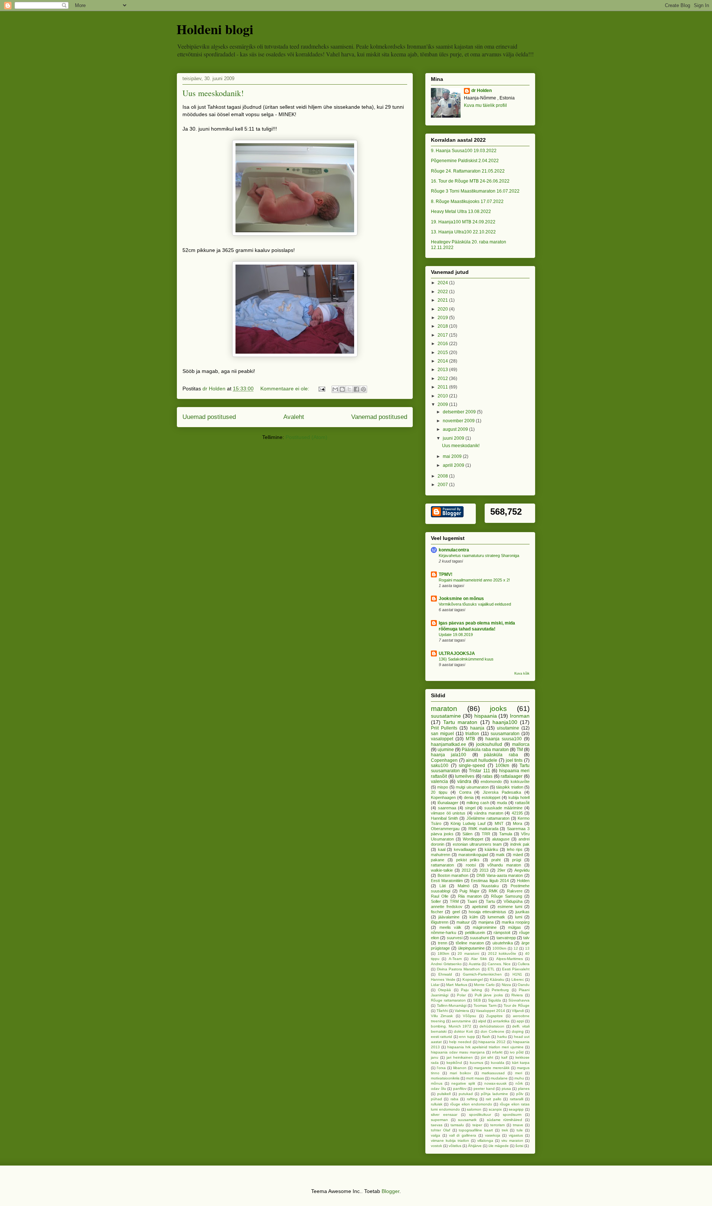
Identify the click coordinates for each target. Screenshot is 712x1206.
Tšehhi (442, 1011)
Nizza (506, 985)
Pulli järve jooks (489, 995)
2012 (443, 378)
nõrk (519, 1083)
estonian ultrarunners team (477, 844)
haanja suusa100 (503, 738)
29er (501, 870)
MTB (470, 738)
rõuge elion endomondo (471, 1104)
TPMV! (445, 574)
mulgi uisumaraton (472, 787)
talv (526, 937)
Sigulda (494, 1000)
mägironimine (485, 927)
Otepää (444, 990)
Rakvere (515, 891)
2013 (443, 369)
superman (439, 1120)
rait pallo (493, 1099)
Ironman (520, 716)
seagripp (516, 1109)
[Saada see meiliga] (335, 389)
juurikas (522, 912)
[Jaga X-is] (349, 389)
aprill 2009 (454, 465)
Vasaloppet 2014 (490, 1011)
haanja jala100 (448, 754)
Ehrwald (445, 974)
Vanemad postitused (379, 416)
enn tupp (467, 1037)
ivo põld (517, 1052)
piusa (506, 1089)
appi (520, 1021)
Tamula (505, 834)
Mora (517, 823)
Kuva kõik (522, 673)
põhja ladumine (494, 1094)
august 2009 (456, 429)
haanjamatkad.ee (448, 744)
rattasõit (522, 802)
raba (454, 1099)
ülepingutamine (471, 948)
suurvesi (454, 937)
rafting (472, 1099)
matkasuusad (493, 1073)
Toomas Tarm (485, 1005)
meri (518, 1073)
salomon (474, 1109)
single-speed (472, 765)
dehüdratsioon (491, 1026)
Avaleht (293, 416)
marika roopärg (516, 922)
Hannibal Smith (444, 818)
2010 (443, 396)
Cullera (524, 964)
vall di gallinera (463, 1135)
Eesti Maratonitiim (447, 880)
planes (524, 1089)
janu (434, 1057)
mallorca (521, 744)
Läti (442, 886)
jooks (498, 708)
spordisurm (512, 1114)
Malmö (463, 886)
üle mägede (498, 1146)
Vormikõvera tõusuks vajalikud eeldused (475, 604)
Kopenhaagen (443, 797)
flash (486, 1037)
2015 (443, 352)
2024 (443, 282)
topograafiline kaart (476, 1130)
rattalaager (512, 776)
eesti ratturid (441, 1037)
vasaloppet (442, 738)
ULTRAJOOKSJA (457, 653)
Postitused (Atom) (306, 437)
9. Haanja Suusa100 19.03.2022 (464, 150)
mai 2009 (453, 456)
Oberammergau (445, 828)
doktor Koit (463, 1031)
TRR (486, 834)
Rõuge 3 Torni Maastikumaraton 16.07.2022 (475, 191)
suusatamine (446, 716)
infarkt (497, 1052)
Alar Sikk (479, 959)
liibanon (460, 1068)
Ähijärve (475, 1146)
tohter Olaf (440, 1130)
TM (520, 749)
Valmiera (462, 1011)
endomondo (491, 781)
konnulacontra (454, 550)
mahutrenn (440, 854)
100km (502, 765)
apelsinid (480, 906)
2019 (443, 317)
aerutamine (461, 1021)
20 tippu (439, 792)
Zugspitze (494, 1016)
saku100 (439, 765)
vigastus (516, 1135)
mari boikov (460, 1073)
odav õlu (438, 1089)
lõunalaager (448, 802)
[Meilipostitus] (321, 388)
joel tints (514, 760)
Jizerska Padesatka (502, 792)
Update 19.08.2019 (456, 634)
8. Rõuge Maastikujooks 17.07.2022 (467, 201)
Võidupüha (513, 901)
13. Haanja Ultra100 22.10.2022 (463, 232)
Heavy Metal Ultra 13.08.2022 (461, 211)
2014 (443, 361)
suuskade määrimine (503, 808)
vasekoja (492, 1135)
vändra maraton (488, 813)
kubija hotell (519, 797)
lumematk (496, 917)
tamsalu (457, 1125)
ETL (491, 969)
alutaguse (501, 839)
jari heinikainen (459, 1057)
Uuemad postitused (209, 416)
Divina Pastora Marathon (458, 969)
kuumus (476, 1063)
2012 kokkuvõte (502, 953)
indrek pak (520, 844)
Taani (472, 901)
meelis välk (450, 927)
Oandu (524, 985)
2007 (443, 484)
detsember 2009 (460, 411)
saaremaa (447, 808)
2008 (443, 476)
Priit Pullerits (444, 728)
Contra (465, 792)
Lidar (435, 985)
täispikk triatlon (509, 787)
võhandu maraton (504, 865)
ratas (487, 776)
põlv (519, 1094)
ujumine (446, 749)
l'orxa (441, 1068)
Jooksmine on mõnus (461, 598)
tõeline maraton (470, 943)
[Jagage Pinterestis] (363, 389)
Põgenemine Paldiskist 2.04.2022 (465, 160)
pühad (436, 1099)
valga (435, 1135)
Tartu (490, 901)
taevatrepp (506, 937)
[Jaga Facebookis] (356, 389)
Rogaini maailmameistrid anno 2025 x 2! (474, 580)
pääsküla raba (501, 754)
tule (520, 1130)
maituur (463, 922)
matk (500, 854)
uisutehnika (502, 943)
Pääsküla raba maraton (485, 749)
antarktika (501, 1021)
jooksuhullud (489, 744)
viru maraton (512, 1140)
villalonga (485, 1140)
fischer (437, 912)
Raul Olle (439, 896)
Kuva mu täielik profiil (485, 105)
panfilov (460, 1089)
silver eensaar (444, 1114)
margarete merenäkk (492, 1068)
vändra (464, 781)
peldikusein (475, 932)
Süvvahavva (519, 1000)
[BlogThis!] (342, 389)
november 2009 (459, 420)
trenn (442, 943)
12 (516, 948)
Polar (461, 995)
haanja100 (504, 722)
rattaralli (516, 1099)
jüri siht (487, 1057)
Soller (436, 901)
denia (469, 797)
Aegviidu (522, 870)
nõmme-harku (443, 932)
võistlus (455, 1146)
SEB (477, 1000)
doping (518, 1031)
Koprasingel (472, 979)
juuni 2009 (454, 438)
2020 (443, 309)
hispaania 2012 (491, 1042)
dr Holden (481, 90)
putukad (466, 1094)
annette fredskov (446, 906)
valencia (439, 781)
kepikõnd (454, 1063)
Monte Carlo (484, 985)
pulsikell (444, 1094)
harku (502, 1037)
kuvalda (497, 1063)
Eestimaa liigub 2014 (489, 880)
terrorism (497, 1125)
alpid (482, 1021)
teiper (477, 1125)
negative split (463, 1083)
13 (527, 948)
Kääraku (497, 979)
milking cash (478, 802)
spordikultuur (480, 1114)
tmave (518, 1125)
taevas (436, 1125)
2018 (443, 326)
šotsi (519, 1146)
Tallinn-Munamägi (452, 1005)
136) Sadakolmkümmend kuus (466, 659)
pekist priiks (468, 860)
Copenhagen (444, 760)
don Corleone (492, 1031)
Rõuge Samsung (506, 896)
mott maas (475, 1078)
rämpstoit (502, 932)
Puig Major (469, 891)
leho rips (515, 849)
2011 (443, 387)
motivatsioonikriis (445, 1078)
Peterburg (500, 990)
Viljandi (518, 1011)
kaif (504, 1057)
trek (505, 1130)
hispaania (485, 716)
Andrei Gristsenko (446, 964)
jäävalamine (448, 917)
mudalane (499, 1078)
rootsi (471, 865)
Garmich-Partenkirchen (482, 974)
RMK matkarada (483, 828)
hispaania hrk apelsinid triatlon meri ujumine (485, 1047)
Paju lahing (471, 990)
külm (473, 917)
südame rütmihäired (505, 1120)
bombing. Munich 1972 (451, 1026)
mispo (442, 787)
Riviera (517, 995)
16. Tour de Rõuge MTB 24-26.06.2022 (470, 181)
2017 (443, 335)
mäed (518, 854)
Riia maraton (470, 896)
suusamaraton (505, 733)
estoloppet (491, 797)
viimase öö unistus (448, 813)
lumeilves (464, 776)
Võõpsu (469, 1016)
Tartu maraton (460, 722)
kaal (441, 849)
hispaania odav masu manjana (458, 1052)
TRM (454, 901)
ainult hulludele (481, 760)
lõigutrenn (439, 922)
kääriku (491, 849)
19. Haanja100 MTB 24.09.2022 (463, 222)
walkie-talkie (442, 870)
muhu (519, 1078)
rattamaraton (442, 865)
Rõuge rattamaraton (448, 1000)
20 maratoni (468, 953)
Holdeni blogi (215, 29)
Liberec (517, 979)
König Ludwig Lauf (468, 823)
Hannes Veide (443, 979)
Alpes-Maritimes (509, 959)
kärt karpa (521, 1063)
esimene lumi (510, 906)
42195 (517, 813)
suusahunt (479, 937)
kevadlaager (465, 849)
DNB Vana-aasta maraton (500, 875)
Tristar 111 (479, 770)
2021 (443, 300)
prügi (516, 860)
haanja (477, 728)
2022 (443, 291)
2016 (443, 343)
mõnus (436, 1083)
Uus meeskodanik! (213, 93)
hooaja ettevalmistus (487, 912)
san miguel (442, 733)
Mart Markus (456, 985)
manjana (486, 922)
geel (456, 912)
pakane (437, 860)
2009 (443, 404)
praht (496, 860)
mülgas (514, 927)
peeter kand (484, 1089)
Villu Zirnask (442, 1016)
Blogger (390, 1191)
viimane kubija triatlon (450, 1140)
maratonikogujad (473, 854)
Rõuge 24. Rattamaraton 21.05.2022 (468, 171)
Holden (523, 880)
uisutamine (508, 728)
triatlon (472, 733)
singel (470, 808)
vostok (436, 1146)
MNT (499, 823)
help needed (460, 1042)
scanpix (495, 1109)
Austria (475, 964)
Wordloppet (473, 839)
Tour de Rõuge (517, 1005)
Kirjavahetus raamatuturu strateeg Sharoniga (479, 555)
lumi (518, 917)
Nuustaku (490, 886)
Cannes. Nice (499, 964)
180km (443, 953)
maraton (444, 708)
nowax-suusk (495, 1083)
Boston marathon (453, 875)
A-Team (455, 959)
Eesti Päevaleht (516, 969)
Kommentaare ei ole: (285, 388)
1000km (499, 948)
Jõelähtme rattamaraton (488, 818)
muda (502, 802)
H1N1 (517, 974)
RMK (493, 891)
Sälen (467, 834)
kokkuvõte (520, 781)
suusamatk (467, 1120)
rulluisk (436, 1104)
